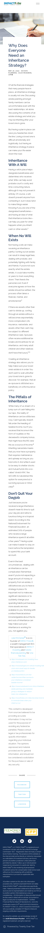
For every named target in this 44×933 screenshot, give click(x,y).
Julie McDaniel (18, 638)
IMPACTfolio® (26, 641)
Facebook (22, 785)
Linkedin (22, 804)
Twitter (22, 794)
